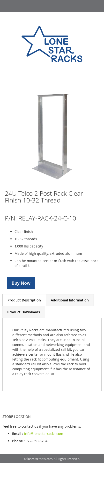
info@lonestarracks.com (43, 433)
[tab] (24, 300)
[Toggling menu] (7, 19)
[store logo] (52, 44)
